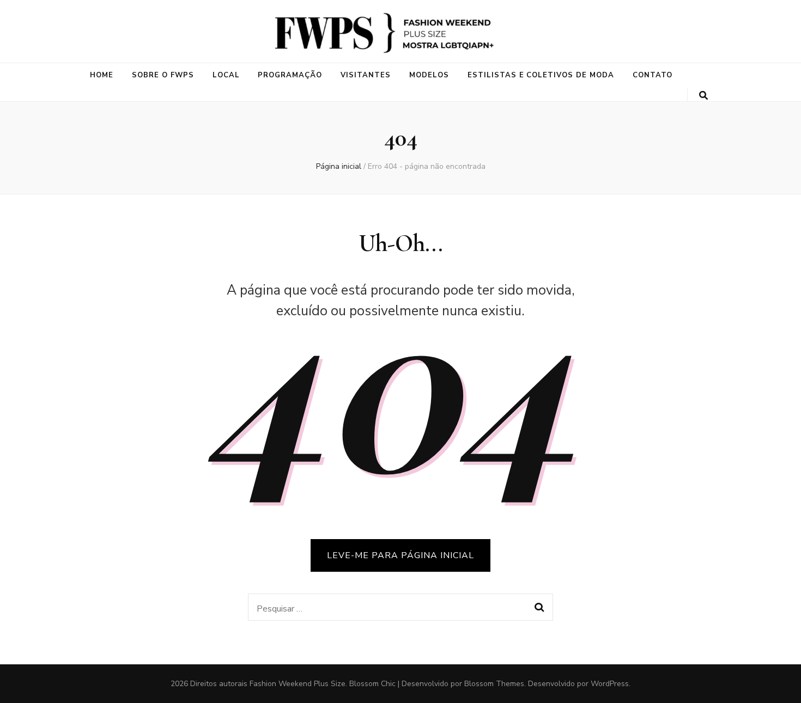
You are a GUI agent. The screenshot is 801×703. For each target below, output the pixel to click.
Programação (290, 75)
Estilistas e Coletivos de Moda (541, 75)
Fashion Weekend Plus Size (297, 683)
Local (226, 75)
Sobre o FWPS (163, 75)
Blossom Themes (494, 683)
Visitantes (366, 75)
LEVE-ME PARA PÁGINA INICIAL (400, 555)
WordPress (610, 683)
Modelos (429, 75)
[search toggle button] (703, 95)
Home (101, 75)
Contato (652, 75)
